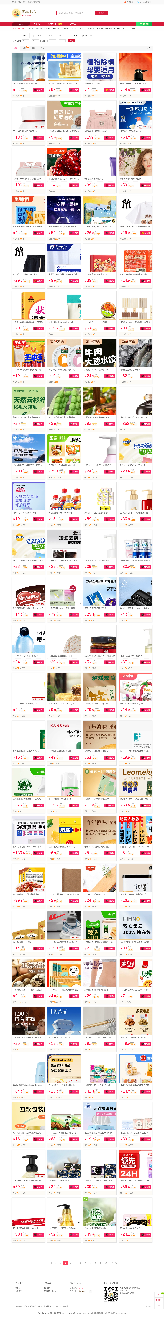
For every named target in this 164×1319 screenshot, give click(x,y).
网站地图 (47, 1288)
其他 (133, 28)
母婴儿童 (39, 28)
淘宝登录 (128, 2)
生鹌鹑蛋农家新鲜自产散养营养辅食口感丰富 (31, 990)
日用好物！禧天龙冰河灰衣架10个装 (98, 1037)
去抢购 (42, 91)
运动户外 (117, 28)
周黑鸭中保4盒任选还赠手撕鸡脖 (26, 894)
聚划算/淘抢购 (88, 36)
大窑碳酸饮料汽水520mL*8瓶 (60, 513)
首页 (21, 24)
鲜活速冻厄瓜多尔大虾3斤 (130, 370)
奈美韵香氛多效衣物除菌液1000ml (26, 84)
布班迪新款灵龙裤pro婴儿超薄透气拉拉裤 (65, 227)
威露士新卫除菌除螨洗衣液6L (96, 1228)
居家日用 (30, 28)
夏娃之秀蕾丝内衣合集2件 (130, 179)
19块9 (50, 36)
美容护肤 (108, 28)
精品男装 (56, 28)
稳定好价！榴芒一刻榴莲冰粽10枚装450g (136, 799)
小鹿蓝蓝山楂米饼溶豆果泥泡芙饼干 (63, 84)
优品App (72, 24)
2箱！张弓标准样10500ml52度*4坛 (133, 417)
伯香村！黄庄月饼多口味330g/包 (61, 704)
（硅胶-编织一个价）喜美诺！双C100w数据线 (138, 942)
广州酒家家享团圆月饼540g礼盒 (97, 274)
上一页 (53, 1263)
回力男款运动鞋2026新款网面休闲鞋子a (64, 942)
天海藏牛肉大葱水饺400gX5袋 (96, 370)
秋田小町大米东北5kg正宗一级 (61, 322)
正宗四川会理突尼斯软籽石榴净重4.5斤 (64, 179)
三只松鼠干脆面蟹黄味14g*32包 (25, 704)
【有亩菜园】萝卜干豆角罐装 (96, 322)
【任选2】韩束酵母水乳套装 (60, 751)
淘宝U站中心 (64, 1306)
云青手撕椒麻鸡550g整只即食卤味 (26, 751)
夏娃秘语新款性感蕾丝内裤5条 (96, 990)
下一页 (114, 1263)
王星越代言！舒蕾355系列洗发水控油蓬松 (136, 513)
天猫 (75, 36)
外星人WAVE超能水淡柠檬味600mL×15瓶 (29, 656)
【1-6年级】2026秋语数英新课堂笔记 (63, 990)
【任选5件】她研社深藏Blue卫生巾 (134, 1133)
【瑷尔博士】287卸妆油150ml (132, 656)
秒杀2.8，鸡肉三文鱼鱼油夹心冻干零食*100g (30, 417)
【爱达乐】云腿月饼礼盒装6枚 (96, 799)
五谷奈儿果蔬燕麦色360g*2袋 (132, 704)
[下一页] (149, 48)
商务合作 (18, 1288)
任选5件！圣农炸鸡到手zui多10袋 (62, 465)
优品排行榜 (54, 24)
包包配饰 (82, 28)
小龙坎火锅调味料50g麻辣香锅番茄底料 (136, 274)
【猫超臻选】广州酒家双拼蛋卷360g (98, 942)
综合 (16, 48)
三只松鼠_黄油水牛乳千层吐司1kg (62, 1085)
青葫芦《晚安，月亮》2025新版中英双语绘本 (102, 227)
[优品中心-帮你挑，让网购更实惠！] (37, 17)
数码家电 (91, 28)
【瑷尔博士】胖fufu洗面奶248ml (97, 560)
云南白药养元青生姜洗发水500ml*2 (134, 84)
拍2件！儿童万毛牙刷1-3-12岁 (25, 513)
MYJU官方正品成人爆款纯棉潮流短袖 (135, 227)
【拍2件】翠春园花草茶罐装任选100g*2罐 (136, 894)
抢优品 (37, 24)
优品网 (26, 1306)
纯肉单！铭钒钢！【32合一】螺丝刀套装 (136, 608)
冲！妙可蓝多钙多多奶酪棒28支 (132, 465)
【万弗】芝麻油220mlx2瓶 (94, 894)
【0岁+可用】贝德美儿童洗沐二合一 (98, 465)
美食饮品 (100, 28)
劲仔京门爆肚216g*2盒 (22, 942)
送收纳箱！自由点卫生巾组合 (96, 513)
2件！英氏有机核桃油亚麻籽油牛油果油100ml (67, 1133)
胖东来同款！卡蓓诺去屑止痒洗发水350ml (65, 560)
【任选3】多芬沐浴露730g (130, 131)
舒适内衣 (65, 28)
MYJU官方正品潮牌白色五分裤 (25, 274)
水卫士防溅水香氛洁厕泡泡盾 (60, 799)
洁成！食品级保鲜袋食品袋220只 (62, 847)
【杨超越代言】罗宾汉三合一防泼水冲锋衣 (30, 465)
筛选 (71, 41)
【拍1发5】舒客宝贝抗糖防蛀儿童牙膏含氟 (137, 1181)
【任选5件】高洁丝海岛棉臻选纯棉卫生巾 (101, 1181)
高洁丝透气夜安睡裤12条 (130, 1228)
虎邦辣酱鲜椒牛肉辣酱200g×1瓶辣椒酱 (99, 656)
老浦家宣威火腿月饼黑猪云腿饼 (97, 847)
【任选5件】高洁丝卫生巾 (59, 1181)
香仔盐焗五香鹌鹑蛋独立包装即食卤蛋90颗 (66, 370)
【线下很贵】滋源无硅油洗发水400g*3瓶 (65, 1228)
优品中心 (33, 1306)
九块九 (39, 36)
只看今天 (22, 36)
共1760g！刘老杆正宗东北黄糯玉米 (27, 1133)
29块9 (60, 36)
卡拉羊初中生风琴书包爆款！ (96, 131)
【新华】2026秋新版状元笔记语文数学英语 (30, 322)
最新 (24, 48)
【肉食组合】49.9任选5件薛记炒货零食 (135, 1037)
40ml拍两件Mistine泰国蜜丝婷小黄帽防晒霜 (30, 1085)
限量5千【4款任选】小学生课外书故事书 (136, 847)
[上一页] (140, 48)
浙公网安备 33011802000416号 (65, 1313)
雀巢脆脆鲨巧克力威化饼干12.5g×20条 (28, 608)
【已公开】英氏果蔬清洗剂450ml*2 (27, 1181)
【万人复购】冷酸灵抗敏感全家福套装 (135, 560)
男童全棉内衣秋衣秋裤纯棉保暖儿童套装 (29, 1037)
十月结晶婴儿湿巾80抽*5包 (59, 1037)
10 (106, 1263)
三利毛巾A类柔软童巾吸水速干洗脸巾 (64, 131)
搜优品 (101, 13)
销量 (33, 48)
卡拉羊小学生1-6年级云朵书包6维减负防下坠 (31, 179)
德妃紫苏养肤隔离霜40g (93, 179)
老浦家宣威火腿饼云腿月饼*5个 (97, 751)
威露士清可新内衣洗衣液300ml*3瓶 (27, 799)
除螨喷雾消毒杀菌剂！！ (94, 84)
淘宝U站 (55, 1306)
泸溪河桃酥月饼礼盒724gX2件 (96, 704)
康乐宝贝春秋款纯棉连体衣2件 (61, 656)
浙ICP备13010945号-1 (45, 1313)
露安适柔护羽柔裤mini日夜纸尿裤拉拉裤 (29, 847)
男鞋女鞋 (74, 28)
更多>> (148, 1306)
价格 (42, 48)
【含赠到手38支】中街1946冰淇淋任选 (135, 322)
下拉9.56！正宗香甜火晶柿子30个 (97, 417)
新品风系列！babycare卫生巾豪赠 (62, 608)
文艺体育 (126, 28)
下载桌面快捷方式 (50, 1291)
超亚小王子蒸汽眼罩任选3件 (95, 608)
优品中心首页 (16, 2)
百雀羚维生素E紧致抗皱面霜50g (25, 131)
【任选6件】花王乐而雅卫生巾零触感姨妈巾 (101, 1085)
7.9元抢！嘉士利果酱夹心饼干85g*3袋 (135, 990)
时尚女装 (47, 28)
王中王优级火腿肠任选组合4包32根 (27, 370)
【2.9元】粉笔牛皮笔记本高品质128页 (64, 894)
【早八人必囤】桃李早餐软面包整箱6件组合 (137, 1085)
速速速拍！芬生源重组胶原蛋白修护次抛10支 (138, 751)
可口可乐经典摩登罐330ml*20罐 (25, 1228)
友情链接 (18, 1291)
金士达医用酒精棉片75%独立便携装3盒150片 (66, 274)
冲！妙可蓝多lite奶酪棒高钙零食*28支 (28, 560)
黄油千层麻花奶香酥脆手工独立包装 (27, 227)
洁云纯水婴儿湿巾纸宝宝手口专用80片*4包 (101, 1133)
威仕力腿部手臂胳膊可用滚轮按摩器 (63, 417)
